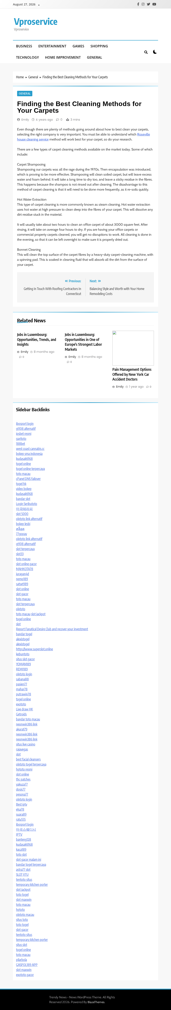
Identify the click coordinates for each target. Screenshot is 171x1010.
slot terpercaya (25, 549)
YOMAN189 (23, 664)
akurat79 (21, 729)
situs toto (22, 920)
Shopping (99, 46)
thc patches (23, 779)
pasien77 (21, 684)
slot (18, 624)
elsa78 (20, 809)
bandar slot (23, 499)
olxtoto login (24, 674)
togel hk (21, 484)
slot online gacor (26, 564)
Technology (27, 57)
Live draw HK (24, 709)
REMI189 (22, 669)
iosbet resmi (23, 434)
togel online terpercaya (30, 469)
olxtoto (20, 609)
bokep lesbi (23, 524)
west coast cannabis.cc (30, 449)
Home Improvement (63, 57)
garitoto (21, 439)
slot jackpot (38, 614)
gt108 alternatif (26, 429)
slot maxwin (23, 899)
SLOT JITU (22, 874)
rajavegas (22, 749)
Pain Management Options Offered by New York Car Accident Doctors (131, 374)
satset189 (22, 584)
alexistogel (22, 639)
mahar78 (22, 689)
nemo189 (22, 579)
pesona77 (22, 794)
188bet (20, 444)
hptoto (20, 909)
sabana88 (22, 679)
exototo (21, 704)
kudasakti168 (24, 459)
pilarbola (21, 960)
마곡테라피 (24, 509)
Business (24, 46)
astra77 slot (23, 869)
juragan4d (22, 574)
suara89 (21, 814)
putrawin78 (23, 694)
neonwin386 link (26, 724)
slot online (22, 589)
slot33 (20, 554)
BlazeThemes (96, 1002)
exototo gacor (25, 975)
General (94, 57)
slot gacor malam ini (28, 859)
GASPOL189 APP (27, 965)
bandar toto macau (28, 719)
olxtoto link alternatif (29, 519)
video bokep (23, 489)
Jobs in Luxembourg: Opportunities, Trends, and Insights (36, 339)
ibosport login (25, 423)
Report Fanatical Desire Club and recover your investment (52, 629)
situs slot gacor (25, 659)
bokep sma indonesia (29, 454)
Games (78, 46)
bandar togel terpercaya (31, 864)
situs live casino (25, 744)
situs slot (21, 945)
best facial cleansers (28, 759)
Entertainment (52, 46)
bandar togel (24, 634)
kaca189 (21, 849)
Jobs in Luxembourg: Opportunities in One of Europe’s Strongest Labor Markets (83, 342)
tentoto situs (24, 879)
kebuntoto (22, 654)
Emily (25, 120)
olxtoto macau (25, 915)
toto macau (23, 474)
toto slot (21, 854)
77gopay (21, 534)
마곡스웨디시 (26, 829)
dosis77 (20, 789)
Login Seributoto (26, 504)
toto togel (22, 894)
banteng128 (23, 839)
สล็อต (20, 529)
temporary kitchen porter (32, 884)
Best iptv (21, 804)
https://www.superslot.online (34, 649)
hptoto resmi (24, 769)
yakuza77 (22, 784)
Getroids (21, 714)
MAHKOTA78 (24, 569)
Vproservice (36, 21)
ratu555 (21, 819)
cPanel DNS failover (28, 479)
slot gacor (22, 594)
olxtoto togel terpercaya (31, 764)
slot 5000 (22, 514)
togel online (23, 464)
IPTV (19, 834)
